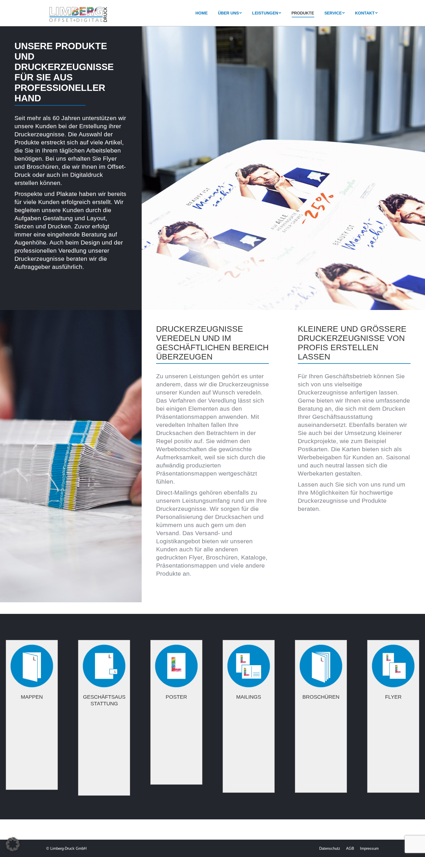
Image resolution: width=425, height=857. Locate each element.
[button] (12, 844)
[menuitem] (201, 13)
